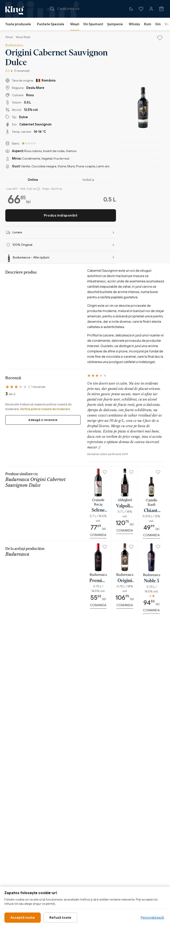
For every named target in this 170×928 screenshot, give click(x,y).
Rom (147, 24)
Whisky (134, 24)
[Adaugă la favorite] (160, 38)
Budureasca (14, 45)
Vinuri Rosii (23, 37)
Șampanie (115, 24)
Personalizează (152, 918)
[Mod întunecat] (131, 9)
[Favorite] (141, 9)
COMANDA (98, 535)
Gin (158, 24)
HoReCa (88, 180)
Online (33, 180)
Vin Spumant (93, 24)
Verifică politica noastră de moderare (45, 409)
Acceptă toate (22, 918)
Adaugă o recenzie (43, 420)
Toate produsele (18, 24)
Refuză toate (60, 918)
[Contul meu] (151, 9)
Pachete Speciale (50, 24)
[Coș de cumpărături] (161, 9)
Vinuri (74, 24)
